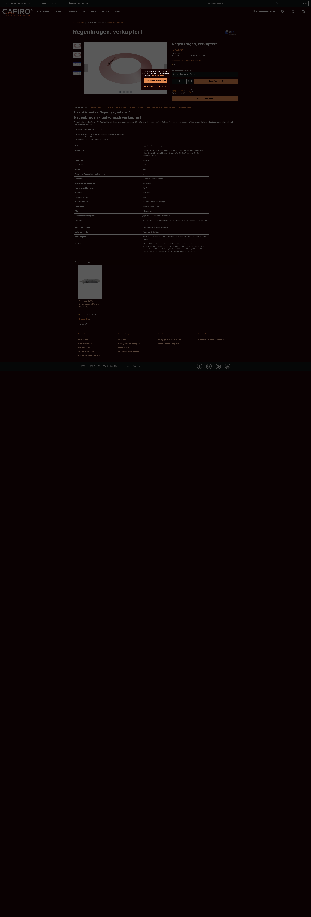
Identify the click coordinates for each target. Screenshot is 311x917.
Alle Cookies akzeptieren (155, 80)
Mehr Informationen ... (158, 76)
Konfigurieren (149, 86)
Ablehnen (163, 86)
